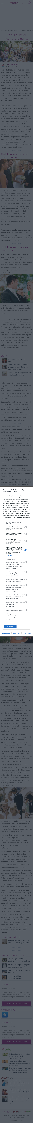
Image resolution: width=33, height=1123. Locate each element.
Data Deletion (6, 633)
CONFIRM (10, 626)
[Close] (29, 490)
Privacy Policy (27, 633)
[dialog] (16, 561)
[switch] (25, 527)
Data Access (16, 633)
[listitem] (16, 523)
